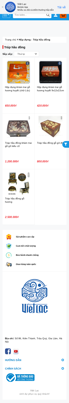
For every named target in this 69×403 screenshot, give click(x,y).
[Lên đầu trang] (63, 397)
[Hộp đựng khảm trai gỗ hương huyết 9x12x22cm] (50, 72)
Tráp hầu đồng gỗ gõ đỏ (50, 143)
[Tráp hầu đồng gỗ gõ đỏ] (50, 128)
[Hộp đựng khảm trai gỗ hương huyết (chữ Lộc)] (18, 72)
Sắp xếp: (8, 54)
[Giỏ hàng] (63, 15)
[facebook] (8, 351)
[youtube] (16, 351)
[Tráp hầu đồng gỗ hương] (18, 184)
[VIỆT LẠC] (34, 305)
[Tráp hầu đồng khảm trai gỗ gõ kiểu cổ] (18, 128)
